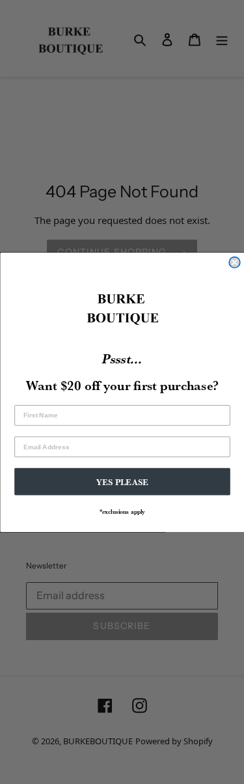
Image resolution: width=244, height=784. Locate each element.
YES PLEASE (122, 481)
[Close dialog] (234, 262)
